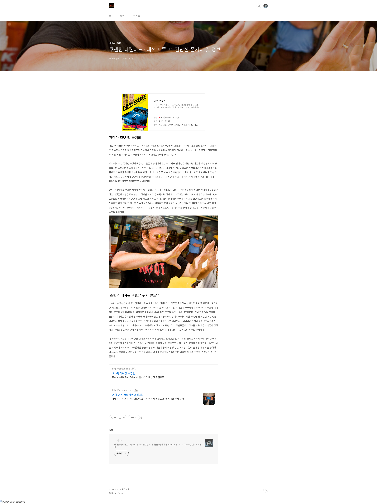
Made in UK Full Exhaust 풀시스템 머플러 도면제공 (138, 377)
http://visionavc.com (122, 390)
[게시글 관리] (124, 417)
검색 (259, 6)
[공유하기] (120, 417)
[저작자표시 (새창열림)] (141, 417)
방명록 (136, 16)
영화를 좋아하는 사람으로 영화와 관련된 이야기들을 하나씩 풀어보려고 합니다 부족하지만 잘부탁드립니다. (158, 446)
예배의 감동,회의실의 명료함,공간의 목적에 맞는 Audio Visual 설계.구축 (148, 398)
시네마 (117, 440)
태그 (122, 16)
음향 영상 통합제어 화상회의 (128, 394)
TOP (265, 490)
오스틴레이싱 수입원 (123, 373)
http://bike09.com (121, 368)
